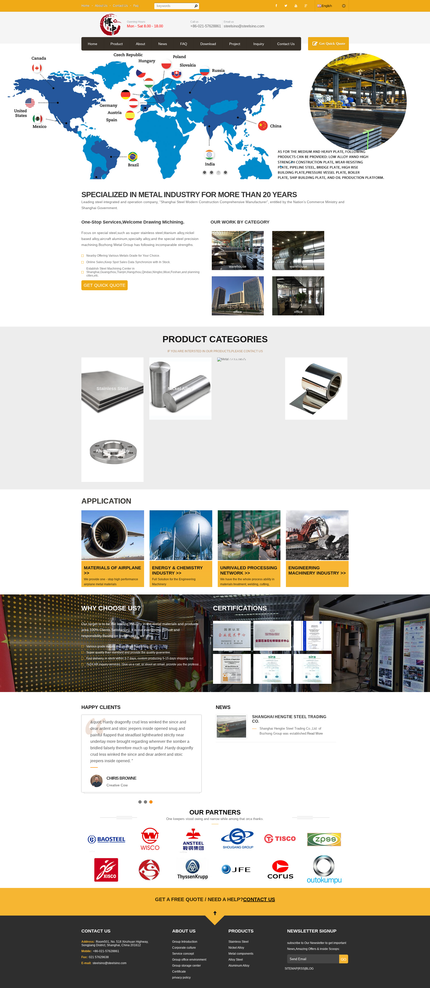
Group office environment (189, 959)
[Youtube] (296, 5)
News (162, 44)
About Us (101, 5)
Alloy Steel (235, 959)
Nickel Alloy (236, 947)
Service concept (183, 953)
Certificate (179, 971)
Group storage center (186, 965)
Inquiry (258, 44)
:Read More (314, 733)
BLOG (309, 968)
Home (85, 5)
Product (116, 44)
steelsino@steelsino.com (244, 26)
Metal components (240, 953)
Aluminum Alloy (238, 965)
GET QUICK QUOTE (104, 285)
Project (234, 44)
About (140, 44)
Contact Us (120, 5)
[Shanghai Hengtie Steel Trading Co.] (231, 736)
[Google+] (306, 5)
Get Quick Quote (332, 43)
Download (208, 44)
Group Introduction (184, 941)
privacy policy (181, 977)
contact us (259, 899)
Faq (136, 5)
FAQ (183, 44)
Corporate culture (184, 947)
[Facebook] (276, 5)
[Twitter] (285, 5)
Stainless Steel (238, 941)
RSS (301, 968)
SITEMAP (291, 968)
